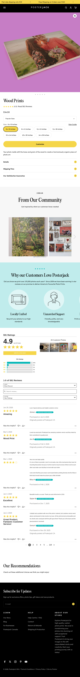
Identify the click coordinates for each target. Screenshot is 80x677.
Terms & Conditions (27, 669)
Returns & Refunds (35, 625)
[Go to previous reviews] (26, 545)
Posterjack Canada (10, 629)
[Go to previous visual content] (41, 347)
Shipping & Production (36, 629)
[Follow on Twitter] (10, 661)
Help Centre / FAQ (35, 618)
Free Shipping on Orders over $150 (49, 2)
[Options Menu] (75, 426)
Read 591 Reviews (25, 106)
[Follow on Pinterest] (20, 661)
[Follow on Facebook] (4, 661)
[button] (19, 363)
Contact (31, 622)
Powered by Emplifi (40, 256)
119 (50, 545)
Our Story (7, 618)
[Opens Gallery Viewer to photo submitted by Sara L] (63, 347)
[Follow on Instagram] (15, 661)
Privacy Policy (40, 669)
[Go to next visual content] (75, 347)
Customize (40, 144)
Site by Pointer (52, 669)
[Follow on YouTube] (26, 661)
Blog (5, 622)
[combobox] (40, 385)
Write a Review (20, 353)
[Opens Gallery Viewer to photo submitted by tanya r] (44, 347)
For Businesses (8, 625)
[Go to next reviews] (54, 545)
